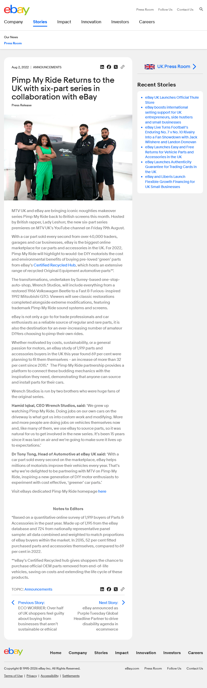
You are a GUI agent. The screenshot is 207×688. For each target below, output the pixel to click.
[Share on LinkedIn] (102, 67)
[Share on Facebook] (109, 67)
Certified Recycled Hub (55, 265)
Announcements (38, 589)
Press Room (153, 668)
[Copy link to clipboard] (122, 66)
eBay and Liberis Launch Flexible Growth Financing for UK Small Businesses (170, 181)
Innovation (146, 652)
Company (78, 652)
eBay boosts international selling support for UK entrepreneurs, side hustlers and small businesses (169, 115)
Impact (121, 652)
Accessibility (50, 676)
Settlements (71, 676)
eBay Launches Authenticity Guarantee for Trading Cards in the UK (171, 167)
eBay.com (132, 668)
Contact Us (195, 668)
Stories (101, 652)
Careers (195, 652)
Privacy (32, 676)
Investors (172, 652)
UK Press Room (173, 66)
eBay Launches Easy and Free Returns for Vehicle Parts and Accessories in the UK (169, 152)
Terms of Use (13, 676)
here (102, 491)
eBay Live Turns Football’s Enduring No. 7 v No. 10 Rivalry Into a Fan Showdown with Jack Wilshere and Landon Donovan (171, 135)
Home (55, 652)
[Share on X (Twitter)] (116, 67)
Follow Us (174, 668)
